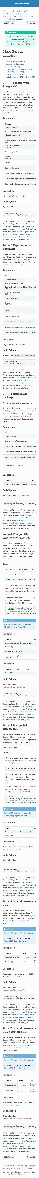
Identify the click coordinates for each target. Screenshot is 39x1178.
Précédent (10, 23)
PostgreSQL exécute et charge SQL (18, 69)
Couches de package (13, 67)
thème (32, 1172)
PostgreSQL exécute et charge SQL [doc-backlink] (16, 535)
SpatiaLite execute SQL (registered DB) (20, 77)
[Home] (3, 11)
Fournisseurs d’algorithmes (16, 14)
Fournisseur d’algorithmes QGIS (18, 16)
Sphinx (16, 1172)
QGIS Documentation (21, 3)
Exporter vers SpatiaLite (14, 64)
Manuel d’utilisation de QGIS (17, 11)
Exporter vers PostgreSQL (15, 61)
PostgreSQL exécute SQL (15, 72)
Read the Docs (16, 1174)
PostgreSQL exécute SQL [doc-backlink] (15, 727)
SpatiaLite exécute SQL (14, 74)
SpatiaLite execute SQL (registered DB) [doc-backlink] (19, 1030)
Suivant (30, 23)
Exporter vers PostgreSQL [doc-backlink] (16, 84)
